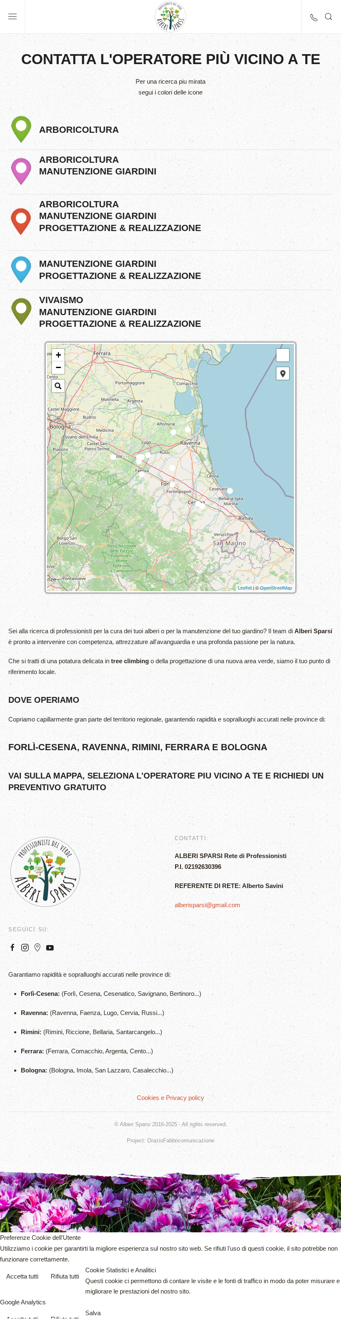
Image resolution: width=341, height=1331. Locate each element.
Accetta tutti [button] (22, 1276)
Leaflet (245, 587)
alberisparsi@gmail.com (207, 904)
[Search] (58, 386)
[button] (12, 16)
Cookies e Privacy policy (170, 1097)
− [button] (58, 367)
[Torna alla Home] (170, 16)
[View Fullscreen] (283, 355)
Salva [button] (93, 1312)
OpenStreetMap (276, 587)
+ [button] (58, 355)
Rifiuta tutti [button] (65, 1276)
